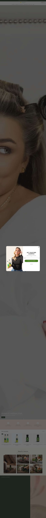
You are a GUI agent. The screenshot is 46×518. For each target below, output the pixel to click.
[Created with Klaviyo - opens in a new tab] (23, 271)
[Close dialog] (39, 247)
